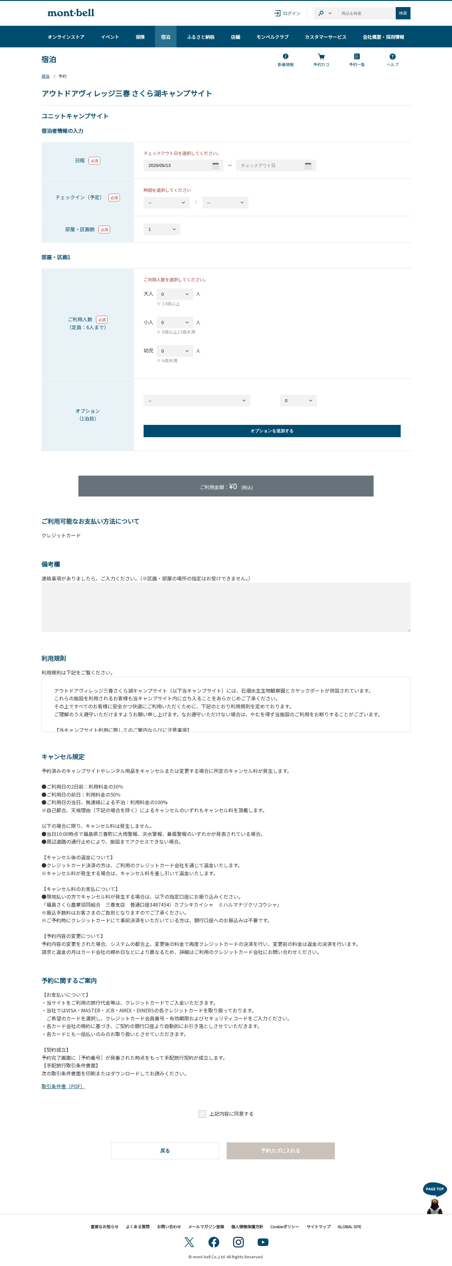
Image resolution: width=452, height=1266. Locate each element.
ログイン (291, 13)
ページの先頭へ (435, 1196)
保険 (140, 37)
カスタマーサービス (326, 37)
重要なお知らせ (105, 1226)
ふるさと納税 (201, 37)
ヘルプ (393, 64)
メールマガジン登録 (206, 1226)
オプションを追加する (272, 430)
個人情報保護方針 (247, 1226)
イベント (110, 37)
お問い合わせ (169, 1226)
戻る (165, 1150)
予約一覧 (357, 64)
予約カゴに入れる (280, 1150)
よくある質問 (138, 1226)
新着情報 (286, 64)
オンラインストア (66, 37)
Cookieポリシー (284, 1226)
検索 (403, 13)
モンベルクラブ (272, 37)
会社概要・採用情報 (383, 37)
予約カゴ (321, 64)
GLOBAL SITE (349, 1226)
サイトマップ (319, 1226)
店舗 (235, 37)
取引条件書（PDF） (63, 1086)
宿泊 (165, 37)
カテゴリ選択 (325, 13)
